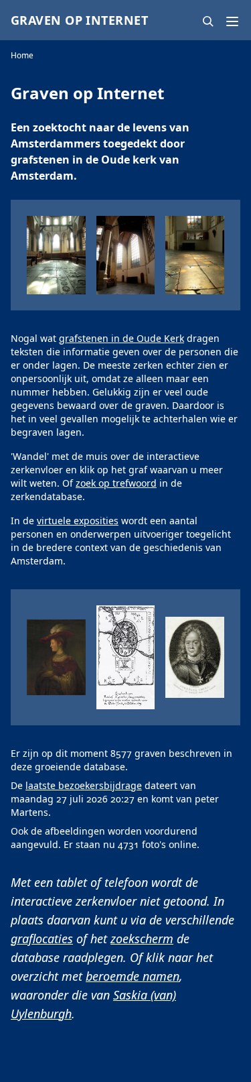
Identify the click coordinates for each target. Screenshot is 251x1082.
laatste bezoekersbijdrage (83, 785)
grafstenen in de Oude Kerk (121, 338)
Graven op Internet (79, 20)
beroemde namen (132, 976)
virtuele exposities (77, 520)
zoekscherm (141, 938)
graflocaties (42, 938)
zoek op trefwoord (116, 483)
